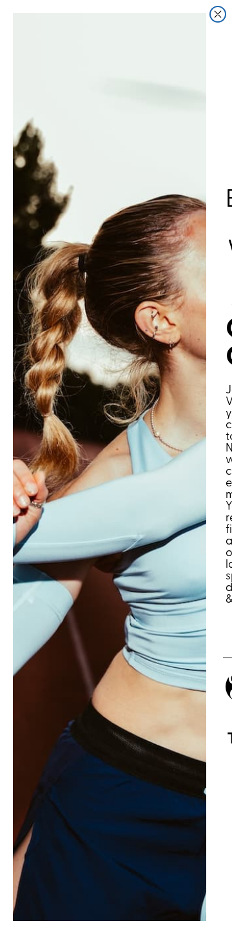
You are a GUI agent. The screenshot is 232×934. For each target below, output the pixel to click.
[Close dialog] (218, 14)
